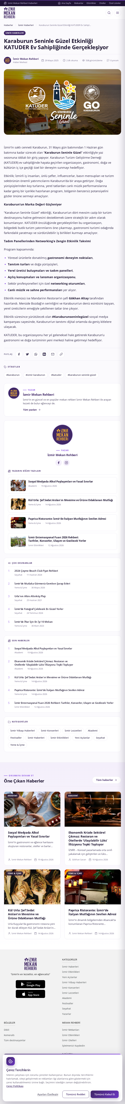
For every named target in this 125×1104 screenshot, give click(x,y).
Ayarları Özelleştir (47, 1094)
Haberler (8, 25)
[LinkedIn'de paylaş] (44, 354)
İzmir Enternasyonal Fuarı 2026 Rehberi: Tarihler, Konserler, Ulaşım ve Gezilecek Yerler (57, 539)
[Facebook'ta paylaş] (18, 354)
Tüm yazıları (30, 409)
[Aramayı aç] (109, 12)
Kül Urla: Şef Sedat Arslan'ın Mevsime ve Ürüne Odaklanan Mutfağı (70, 500)
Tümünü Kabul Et (104, 1094)
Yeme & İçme (17, 744)
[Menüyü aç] (117, 12)
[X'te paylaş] (27, 354)
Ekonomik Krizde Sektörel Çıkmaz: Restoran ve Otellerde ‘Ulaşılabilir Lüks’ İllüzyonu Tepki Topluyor (43, 663)
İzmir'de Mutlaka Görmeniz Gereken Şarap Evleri (42, 583)
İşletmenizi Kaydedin (73, 1045)
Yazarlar (66, 1013)
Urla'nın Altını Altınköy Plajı (30, 596)
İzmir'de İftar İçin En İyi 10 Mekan (33, 621)
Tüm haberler (104, 779)
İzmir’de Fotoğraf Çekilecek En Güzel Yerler (38, 609)
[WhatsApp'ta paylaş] (35, 354)
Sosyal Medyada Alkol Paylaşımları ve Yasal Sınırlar (60, 481)
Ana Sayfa (66, 3)
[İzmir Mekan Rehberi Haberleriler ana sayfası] (9, 12)
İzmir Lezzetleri (73, 730)
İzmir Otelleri (69, 1040)
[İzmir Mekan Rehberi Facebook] (58, 462)
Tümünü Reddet (75, 1094)
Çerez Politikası (14, 1086)
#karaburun (13, 375)
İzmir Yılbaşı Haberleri (22, 730)
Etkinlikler (91, 3)
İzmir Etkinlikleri (60, 737)
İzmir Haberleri (26, 25)
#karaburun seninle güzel (82, 375)
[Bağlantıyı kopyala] (61, 354)
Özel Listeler (115, 3)
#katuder (56, 375)
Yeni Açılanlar (82, 737)
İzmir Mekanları (70, 1029)
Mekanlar (78, 3)
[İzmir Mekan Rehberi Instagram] (66, 462)
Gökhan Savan (79, 859)
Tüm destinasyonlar (15, 1040)
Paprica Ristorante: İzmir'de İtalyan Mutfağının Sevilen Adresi (67, 519)
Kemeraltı (9, 1035)
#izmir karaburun (35, 375)
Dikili (6, 1029)
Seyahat (100, 737)
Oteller (102, 3)
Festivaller (16, 737)
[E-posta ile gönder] (52, 354)
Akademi (92, 730)
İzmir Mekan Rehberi (26, 58)
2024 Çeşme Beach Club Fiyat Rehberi (36, 570)
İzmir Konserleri (50, 730)
